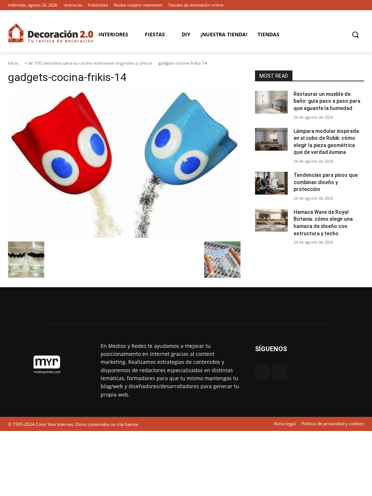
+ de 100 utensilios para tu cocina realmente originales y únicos (88, 63)
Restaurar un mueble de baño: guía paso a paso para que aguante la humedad (327, 101)
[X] (360, 5)
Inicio (13, 63)
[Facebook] (349, 5)
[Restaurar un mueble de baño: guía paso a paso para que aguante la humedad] (271, 102)
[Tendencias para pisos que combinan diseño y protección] (271, 183)
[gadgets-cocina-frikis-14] (124, 164)
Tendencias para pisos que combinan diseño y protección (326, 182)
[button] (355, 34)
